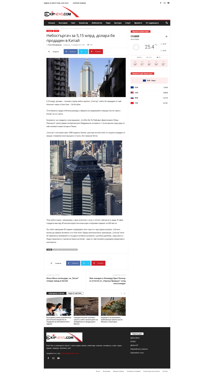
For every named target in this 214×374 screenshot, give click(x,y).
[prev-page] (121, 293)
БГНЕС (133, 342)
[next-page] (124, 293)
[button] (166, 23)
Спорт (128, 23)
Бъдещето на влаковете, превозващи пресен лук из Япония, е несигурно (111, 319)
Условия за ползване (134, 371)
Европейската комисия (139, 349)
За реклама (106, 371)
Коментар (83, 23)
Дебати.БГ (134, 345)
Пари (108, 23)
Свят (73, 23)
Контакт (165, 371)
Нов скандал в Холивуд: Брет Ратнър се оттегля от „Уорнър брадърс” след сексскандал (107, 281)
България (63, 23)
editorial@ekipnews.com (70, 353)
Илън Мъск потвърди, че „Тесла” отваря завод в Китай (62, 279)
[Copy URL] (111, 51)
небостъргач (64, 249)
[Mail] (164, 3)
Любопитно (97, 23)
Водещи (55, 28)
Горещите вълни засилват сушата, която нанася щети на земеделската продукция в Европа (86, 320)
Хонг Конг (73, 249)
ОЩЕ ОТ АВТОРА (74, 293)
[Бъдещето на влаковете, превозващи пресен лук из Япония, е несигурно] (113, 306)
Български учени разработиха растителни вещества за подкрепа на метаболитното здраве (58, 320)
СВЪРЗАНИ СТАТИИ (56, 293)
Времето (138, 23)
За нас (98, 371)
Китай (56, 249)
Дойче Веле (135, 338)
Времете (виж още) (141, 31)
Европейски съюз (137, 353)
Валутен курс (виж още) (142, 73)
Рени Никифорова (55, 45)
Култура (117, 23)
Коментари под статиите (151, 371)
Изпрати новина (79, 3)
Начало (51, 23)
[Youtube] (168, 3)
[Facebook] (160, 3)
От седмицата (152, 23)
